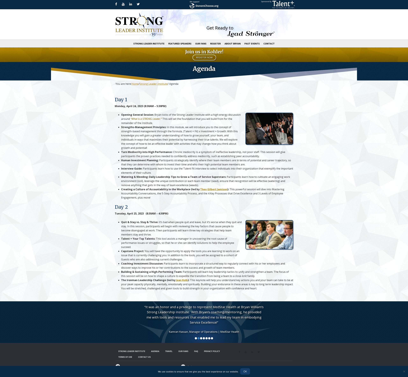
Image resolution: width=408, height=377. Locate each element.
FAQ (196, 351)
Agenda (155, 351)
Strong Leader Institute (144, 24)
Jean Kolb (182, 280)
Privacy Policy (212, 351)
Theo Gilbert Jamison (213, 189)
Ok (245, 371)
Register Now (204, 57)
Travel (168, 351)
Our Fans (183, 351)
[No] (404, 371)
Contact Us (144, 357)
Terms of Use (125, 357)
